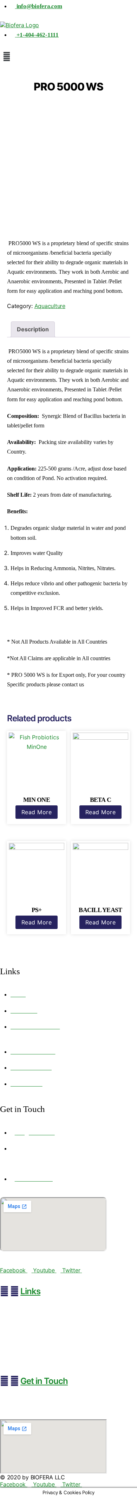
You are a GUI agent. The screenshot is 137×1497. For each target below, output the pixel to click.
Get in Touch (44, 1381)
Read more (36, 812)
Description (33, 329)
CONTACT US (18, 1359)
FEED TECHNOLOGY (27, 1329)
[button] (68, 56)
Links (30, 1291)
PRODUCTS (16, 1318)
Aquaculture (49, 305)
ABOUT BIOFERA (23, 1349)
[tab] (33, 329)
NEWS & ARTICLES (25, 1339)
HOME (11, 1308)
